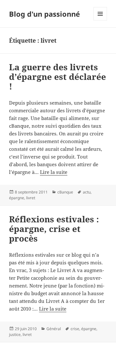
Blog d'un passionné (44, 14)
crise (75, 328)
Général (53, 328)
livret (30, 198)
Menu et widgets (100, 20)
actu (87, 192)
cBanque (65, 192)
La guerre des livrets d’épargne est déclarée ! (57, 76)
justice (15, 334)
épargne (16, 198)
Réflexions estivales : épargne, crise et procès (54, 228)
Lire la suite (53, 172)
